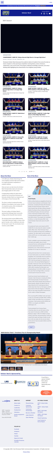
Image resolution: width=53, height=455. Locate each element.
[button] (19, 171)
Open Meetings (29, 417)
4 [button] (26, 171)
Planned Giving (29, 403)
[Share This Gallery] (47, 362)
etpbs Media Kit (30, 415)
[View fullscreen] (50, 362)
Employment (17, 410)
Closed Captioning (42, 418)
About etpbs (17, 403)
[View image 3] (19, 369)
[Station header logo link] (50, 2)
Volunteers (17, 412)
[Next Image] (51, 352)
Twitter (16, 433)
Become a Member (30, 412)
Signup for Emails (18, 438)
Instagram (16, 431)
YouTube (16, 436)
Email (31, 327)
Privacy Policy (26, 452)
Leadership (17, 407)
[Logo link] (6, 400)
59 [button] (31, 171)
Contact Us (17, 405)
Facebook (16, 429)
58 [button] (30, 171)
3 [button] (24, 171)
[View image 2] (12, 369)
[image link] (26, 5)
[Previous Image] (2, 352)
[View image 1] (4, 368)
